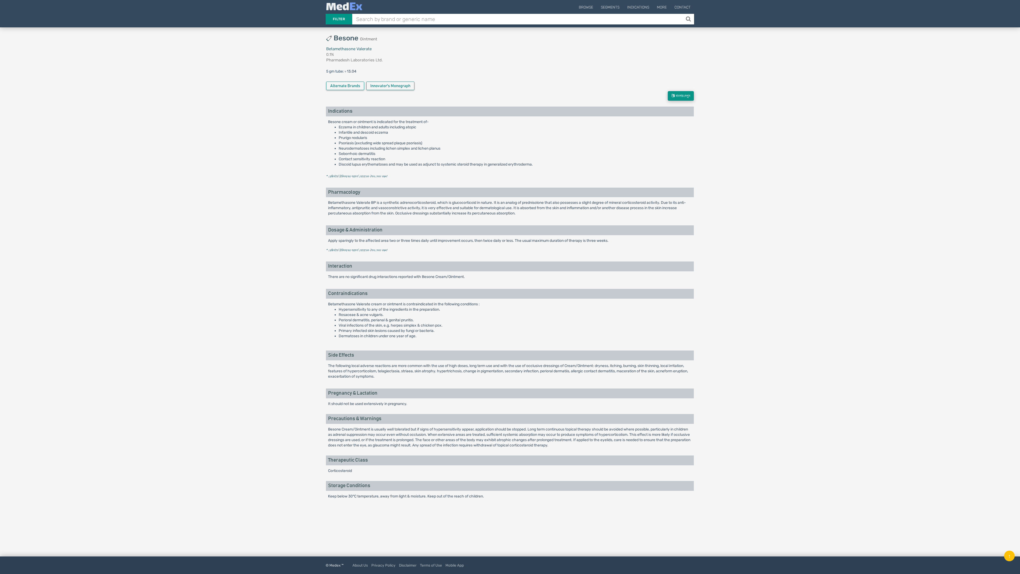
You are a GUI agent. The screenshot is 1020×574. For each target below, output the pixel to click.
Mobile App (454, 565)
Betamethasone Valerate (349, 49)
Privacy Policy (383, 565)
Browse (586, 7)
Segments (610, 7)
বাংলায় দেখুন (682, 96)
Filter (339, 19)
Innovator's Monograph (390, 86)
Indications (638, 7)
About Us (360, 565)
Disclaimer (407, 565)
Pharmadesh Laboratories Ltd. (354, 60)
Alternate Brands (345, 86)
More (662, 7)
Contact (682, 7)
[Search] (689, 19)
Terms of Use (431, 565)
